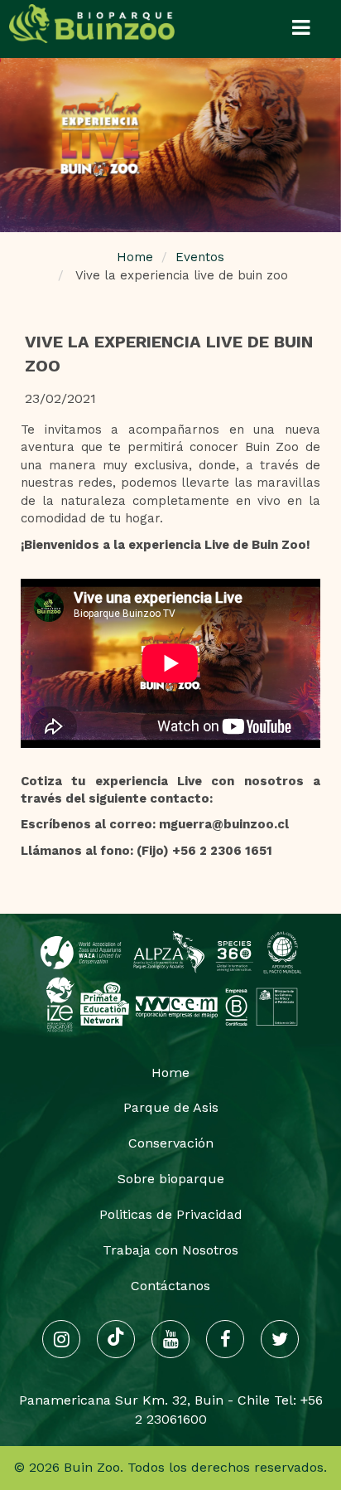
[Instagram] (61, 1339)
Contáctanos (170, 1285)
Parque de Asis (171, 1107)
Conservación (171, 1143)
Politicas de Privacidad (171, 1214)
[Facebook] (225, 1339)
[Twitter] (280, 1339)
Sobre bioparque (171, 1179)
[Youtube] (170, 1339)
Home (135, 257)
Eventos (199, 257)
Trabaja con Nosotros (170, 1250)
